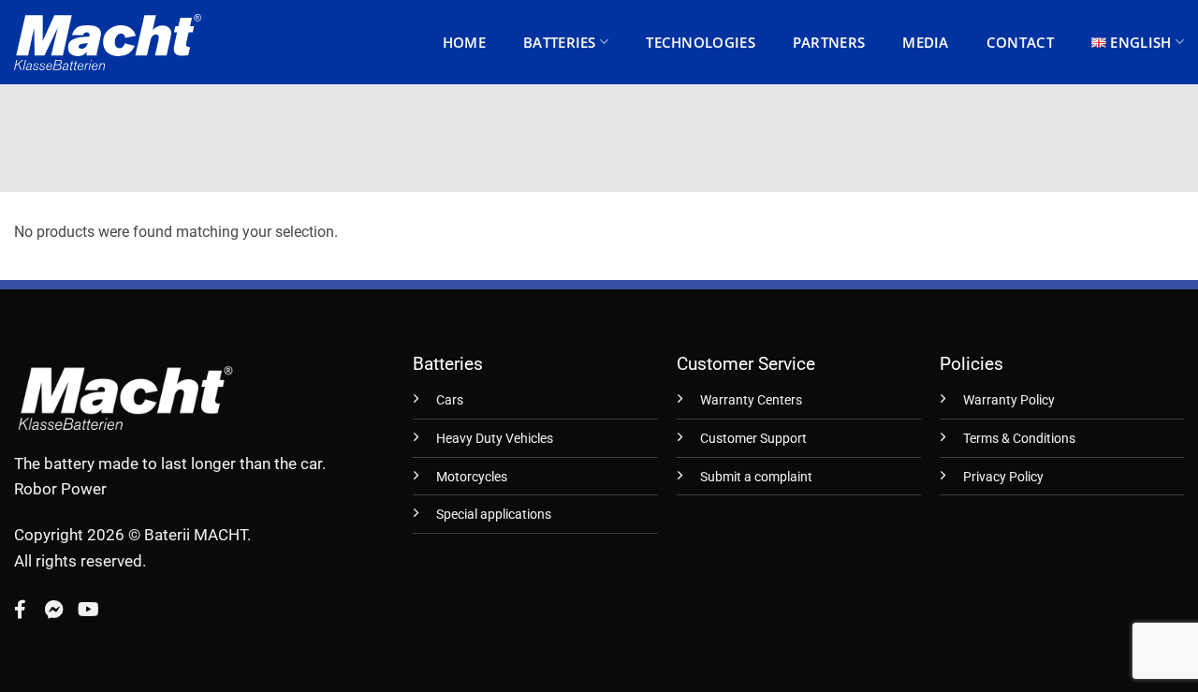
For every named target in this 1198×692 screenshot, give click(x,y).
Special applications (493, 515)
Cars (449, 400)
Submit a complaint (756, 477)
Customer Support (753, 439)
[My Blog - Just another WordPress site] (107, 42)
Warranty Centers (751, 400)
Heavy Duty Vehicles (494, 439)
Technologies (700, 42)
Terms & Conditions (1019, 439)
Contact (1020, 42)
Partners (829, 42)
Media (925, 42)
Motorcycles (471, 477)
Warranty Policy (1009, 400)
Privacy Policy (1003, 477)
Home (464, 42)
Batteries (559, 42)
